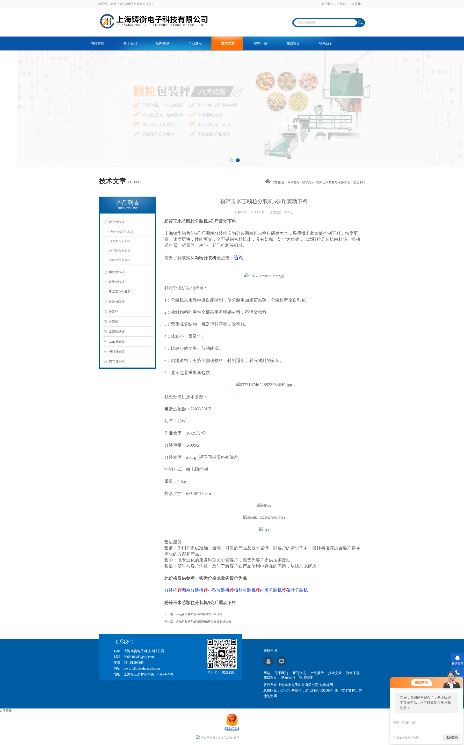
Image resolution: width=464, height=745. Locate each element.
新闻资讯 (162, 43)
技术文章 (228, 43)
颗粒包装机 (116, 272)
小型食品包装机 (120, 241)
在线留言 (342, 4)
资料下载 (260, 43)
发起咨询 (452, 737)
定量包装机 (116, 282)
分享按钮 (6, 710)
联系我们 (357, 4)
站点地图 (326, 685)
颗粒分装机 (216, 233)
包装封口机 (116, 301)
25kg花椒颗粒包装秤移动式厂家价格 (199, 614)
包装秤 (113, 311)
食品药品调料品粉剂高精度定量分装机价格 (203, 621)
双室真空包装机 (120, 292)
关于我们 (130, 43)
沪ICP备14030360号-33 (322, 690)
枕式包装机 (116, 361)
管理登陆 (306, 677)
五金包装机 (116, 341)
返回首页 (328, 4)
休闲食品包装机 (120, 250)
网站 (266, 673)
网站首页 (97, 43)
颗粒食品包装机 (120, 260)
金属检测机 (116, 331)
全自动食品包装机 (121, 231)
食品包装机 (116, 222)
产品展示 (195, 43)
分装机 (113, 321)
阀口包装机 (116, 351)
